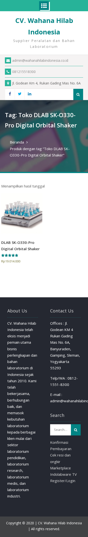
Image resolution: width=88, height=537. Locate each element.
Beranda (17, 142)
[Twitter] (19, 94)
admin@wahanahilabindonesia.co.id (40, 60)
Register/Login (62, 480)
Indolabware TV (63, 474)
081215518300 (24, 71)
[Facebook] (10, 94)
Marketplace (60, 467)
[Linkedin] (29, 94)
